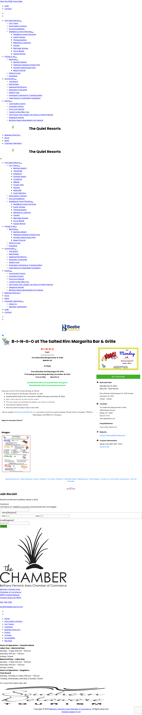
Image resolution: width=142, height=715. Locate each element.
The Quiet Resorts (12, 20)
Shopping (13, 76)
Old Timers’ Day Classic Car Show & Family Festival (31, 114)
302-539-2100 (6, 602)
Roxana (16, 187)
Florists (16, 45)
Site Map (8, 641)
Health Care (14, 92)
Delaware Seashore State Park (26, 65)
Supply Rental (19, 54)
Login (6, 6)
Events (7, 101)
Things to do (9, 56)
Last (37, 516)
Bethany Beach (20, 62)
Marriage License (20, 48)
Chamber (8, 627)
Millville (16, 182)
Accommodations (17, 29)
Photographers (20, 40)
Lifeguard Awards (16, 117)
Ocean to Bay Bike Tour (19, 112)
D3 (79, 712)
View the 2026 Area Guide (11, 1)
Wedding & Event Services (24, 34)
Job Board (13, 81)
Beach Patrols (19, 70)
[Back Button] (3, 335)
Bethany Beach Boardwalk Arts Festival (26, 120)
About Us (13, 304)
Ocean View (18, 185)
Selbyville (17, 190)
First (4, 516)
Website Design (69, 712)
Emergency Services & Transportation (25, 95)
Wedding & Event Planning (20, 31)
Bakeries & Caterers (22, 42)
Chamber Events (16, 106)
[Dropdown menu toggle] (21, 21)
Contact (8, 8)
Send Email (104, 447)
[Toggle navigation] (1, 158)
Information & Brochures (119, 479)
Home (7, 618)
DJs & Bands (18, 51)
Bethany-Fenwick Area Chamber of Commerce (70, 709)
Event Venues (19, 37)
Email (7, 520)
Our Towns (13, 23)
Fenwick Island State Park (24, 67)
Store (6, 138)
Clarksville (17, 171)
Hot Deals (51, 479)
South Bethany (19, 193)
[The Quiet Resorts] (14, 128)
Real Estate (14, 84)
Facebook (4, 504)
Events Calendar (40, 479)
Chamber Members (13, 143)
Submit (3, 526)
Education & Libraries (18, 90)
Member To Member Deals (66, 479)
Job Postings (94, 479)
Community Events (17, 103)
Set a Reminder (118, 376)
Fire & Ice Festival (16, 109)
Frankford (17, 179)
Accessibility (9, 638)
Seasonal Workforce (18, 87)
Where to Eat (14, 73)
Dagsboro (17, 173)
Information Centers (18, 26)
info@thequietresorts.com (11, 606)
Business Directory (12, 135)
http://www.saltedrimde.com (25, 412)
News (6, 140)
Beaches (12, 59)
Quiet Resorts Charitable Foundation (25, 98)
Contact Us (104, 479)
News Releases (26, 479)
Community (9, 78)
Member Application (18, 306)
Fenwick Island (19, 176)
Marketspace (83, 479)
